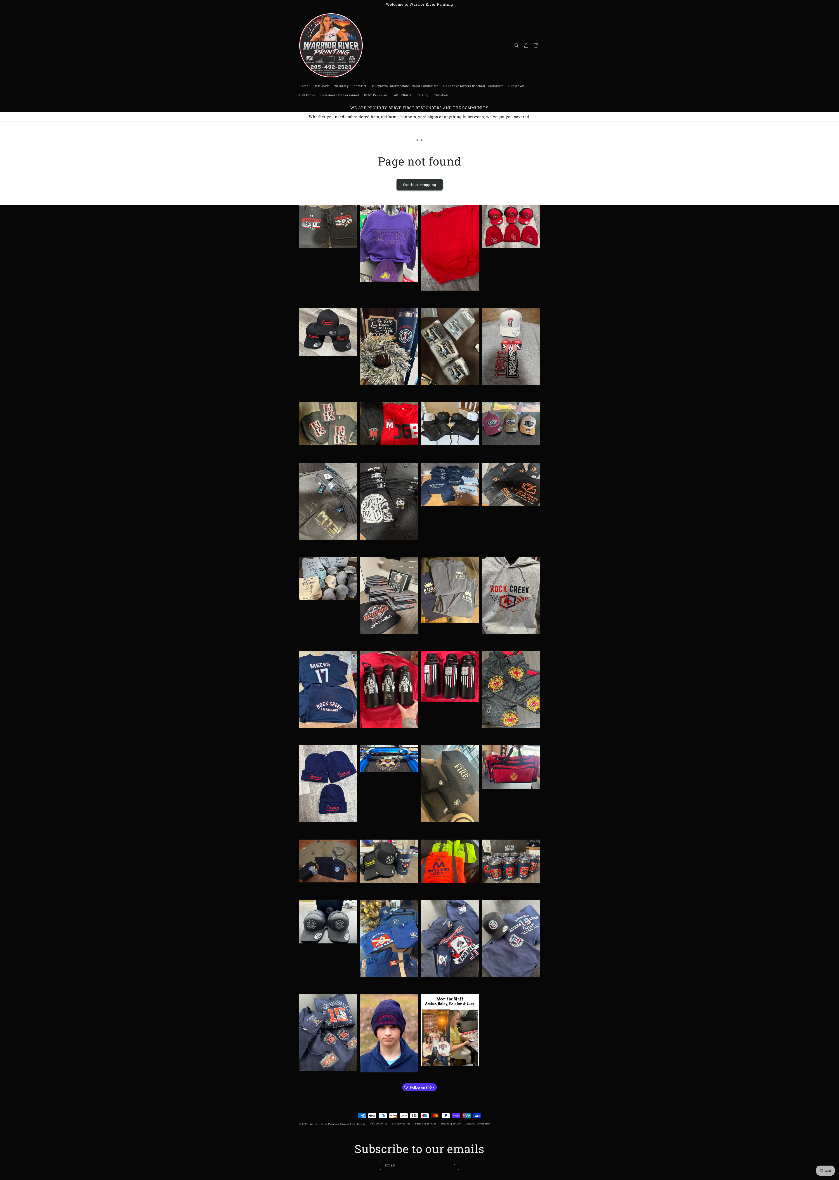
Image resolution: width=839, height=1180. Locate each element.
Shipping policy (451, 1123)
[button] (516, 45)
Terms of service (425, 1123)
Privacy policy (401, 1123)
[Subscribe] (454, 1165)
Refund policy (379, 1123)
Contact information (478, 1123)
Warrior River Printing (324, 1124)
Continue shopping (419, 184)
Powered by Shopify (353, 1124)
